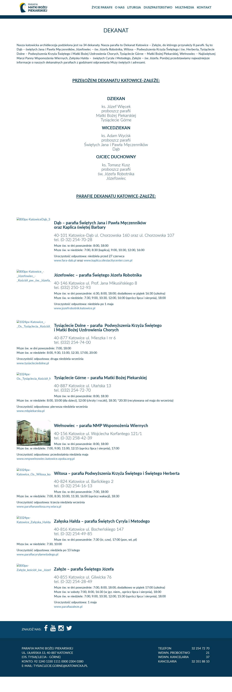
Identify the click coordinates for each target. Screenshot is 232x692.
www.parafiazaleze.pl (68, 606)
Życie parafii (102, 7)
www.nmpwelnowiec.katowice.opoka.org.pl (46, 458)
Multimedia (184, 7)
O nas (119, 7)
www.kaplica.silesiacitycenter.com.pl (108, 260)
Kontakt (204, 7)
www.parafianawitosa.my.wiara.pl (39, 506)
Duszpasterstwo (158, 7)
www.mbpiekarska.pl (30, 411)
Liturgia (134, 7)
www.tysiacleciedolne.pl (33, 363)
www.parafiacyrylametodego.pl (37, 554)
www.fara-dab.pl (65, 260)
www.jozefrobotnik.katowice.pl (74, 308)
